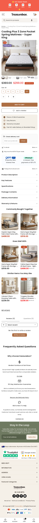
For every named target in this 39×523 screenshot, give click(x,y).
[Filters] (4, 325)
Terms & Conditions (18, 501)
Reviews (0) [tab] (10, 319)
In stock (6, 147)
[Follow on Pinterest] (21, 496)
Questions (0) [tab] (29, 319)
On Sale (19, 376)
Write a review (19, 335)
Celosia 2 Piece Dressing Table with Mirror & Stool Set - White (9, 297)
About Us (7, 501)
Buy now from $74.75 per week (14, 151)
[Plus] (14, 97)
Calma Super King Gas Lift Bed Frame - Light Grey (28, 265)
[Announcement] (19, 5)
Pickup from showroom (12, 169)
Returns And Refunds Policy (19, 398)
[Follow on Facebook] (14, 496)
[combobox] (19, 20)
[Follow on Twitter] (17, 496)
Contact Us (20, 419)
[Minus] (4, 97)
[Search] (4, 20)
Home (4, 26)
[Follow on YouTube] (25, 496)
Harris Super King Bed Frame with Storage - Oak (28, 233)
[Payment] (19, 487)
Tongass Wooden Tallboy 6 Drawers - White (27, 297)
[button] (31, 20)
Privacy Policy (30, 501)
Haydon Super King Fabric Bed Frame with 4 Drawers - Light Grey (10, 233)
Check (23, 141)
